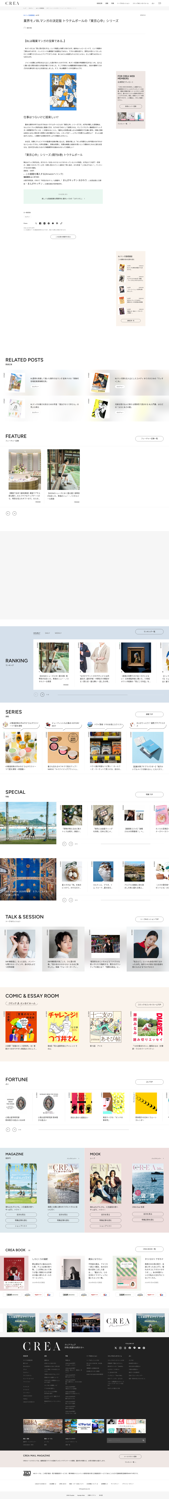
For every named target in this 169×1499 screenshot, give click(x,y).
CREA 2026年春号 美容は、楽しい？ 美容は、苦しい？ (73, 1370)
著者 (45, 1445)
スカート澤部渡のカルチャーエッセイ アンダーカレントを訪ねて (116, 1383)
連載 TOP (149, 714)
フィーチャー (26, 1392)
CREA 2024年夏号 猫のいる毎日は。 (70, 1407)
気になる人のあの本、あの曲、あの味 (95, 1364)
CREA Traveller (70, 1495)
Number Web (81, 1495)
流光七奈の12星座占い (135, 1366)
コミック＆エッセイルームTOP (149, 1004)
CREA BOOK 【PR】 (28, 1445)
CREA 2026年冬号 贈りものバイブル (70, 1376)
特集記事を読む (21, 1220)
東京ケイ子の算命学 (134, 1372)
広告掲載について (91, 1484)
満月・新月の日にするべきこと (137, 1378)
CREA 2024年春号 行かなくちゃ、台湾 (70, 1412)
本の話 (101, 1495)
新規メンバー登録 (130, 106)
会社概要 (51, 1484)
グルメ (25, 1369)
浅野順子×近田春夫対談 (93, 1368)
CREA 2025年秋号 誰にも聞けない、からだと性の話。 (73, 1381)
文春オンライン (92, 1495)
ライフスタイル (27, 1375)
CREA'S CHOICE (27, 1396)
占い (153, 3)
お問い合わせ (62, 1484)
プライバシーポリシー (128, 1484)
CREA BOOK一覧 (149, 1249)
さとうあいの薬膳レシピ (50, 1385)
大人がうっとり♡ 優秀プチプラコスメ (52, 1397)
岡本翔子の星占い (133, 1363)
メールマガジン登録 (130, 1456)
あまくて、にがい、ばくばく (115, 1378)
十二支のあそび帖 (112, 1372)
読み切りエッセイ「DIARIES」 (116, 1366)
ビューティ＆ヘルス (28, 1378)
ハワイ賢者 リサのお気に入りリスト (52, 1370)
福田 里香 (29, 28)
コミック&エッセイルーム (141, 3)
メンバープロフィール (71, 1442)
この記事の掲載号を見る (63, 237)
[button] (7, 513)
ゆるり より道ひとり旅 (114, 1388)
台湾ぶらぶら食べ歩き (50, 1363)
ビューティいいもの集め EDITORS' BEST (50, 1392)
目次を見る (21, 1214)
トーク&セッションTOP (93, 1360)
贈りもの (25, 1363)
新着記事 (99, 3)
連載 (106, 3)
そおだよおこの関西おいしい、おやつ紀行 (52, 1381)
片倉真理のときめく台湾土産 (52, 1366)
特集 (112, 3)
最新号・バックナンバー (29, 1442)
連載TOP (46, 1360)
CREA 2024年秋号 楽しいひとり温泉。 (70, 1402)
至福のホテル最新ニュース (51, 1377)
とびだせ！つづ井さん (113, 1369)
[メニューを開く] (160, 3)
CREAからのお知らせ (29, 1402)
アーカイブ (26, 1389)
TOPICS (25, 1399)
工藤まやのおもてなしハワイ (52, 1374)
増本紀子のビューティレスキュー (52, 1402)
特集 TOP (149, 794)
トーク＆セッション (123, 3)
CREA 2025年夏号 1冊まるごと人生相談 (70, 1387)
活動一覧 (67, 1445)
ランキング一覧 (149, 631)
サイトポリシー (115, 1484)
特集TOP (67, 1360)
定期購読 (103, 1484)
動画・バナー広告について (76, 1484)
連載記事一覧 (130, 320)
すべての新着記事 (27, 1360)
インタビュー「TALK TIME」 (115, 1375)
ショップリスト (21, 1226)
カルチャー (27, 217)
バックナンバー (72, 1158)
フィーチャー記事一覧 (149, 438)
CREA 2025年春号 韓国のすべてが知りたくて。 (73, 1392)
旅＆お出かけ (26, 1366)
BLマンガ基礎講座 (31, 15)
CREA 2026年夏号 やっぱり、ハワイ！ (70, 1364)
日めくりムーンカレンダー (136, 1375)
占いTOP (149, 1082)
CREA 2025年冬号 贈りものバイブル (70, 1397)
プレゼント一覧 (122, 124)
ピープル (46, 1442)
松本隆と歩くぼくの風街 (93, 1371)
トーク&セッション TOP (149, 919)
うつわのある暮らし (49, 1388)
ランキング (26, 1386)
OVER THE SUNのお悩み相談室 (95, 1374)
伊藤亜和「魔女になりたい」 (115, 1363)
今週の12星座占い (133, 1369)
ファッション (26, 1381)
